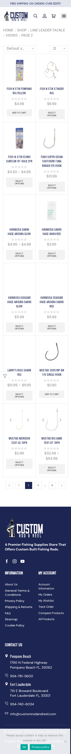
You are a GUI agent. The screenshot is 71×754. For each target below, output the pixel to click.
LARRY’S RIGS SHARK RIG (19, 372)
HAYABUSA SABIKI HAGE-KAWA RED (52, 231)
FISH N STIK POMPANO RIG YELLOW (19, 90)
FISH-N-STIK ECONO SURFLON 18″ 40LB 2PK (19, 158)
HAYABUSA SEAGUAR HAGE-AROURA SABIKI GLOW (19, 301)
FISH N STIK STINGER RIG (52, 90)
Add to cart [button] (19, 112)
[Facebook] (7, 561)
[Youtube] (22, 561)
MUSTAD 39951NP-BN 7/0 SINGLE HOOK (51, 372)
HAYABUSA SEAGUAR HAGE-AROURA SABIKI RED (52, 301)
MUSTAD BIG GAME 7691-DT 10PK (51, 440)
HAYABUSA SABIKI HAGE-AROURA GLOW (19, 231)
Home (8, 30)
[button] (64, 16)
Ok (24, 747)
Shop (21, 30)
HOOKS (12, 35)
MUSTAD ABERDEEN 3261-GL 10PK (19, 440)
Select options (51, 114)
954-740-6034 (22, 704)
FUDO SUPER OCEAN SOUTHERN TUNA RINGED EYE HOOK (52, 160)
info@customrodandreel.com (33, 714)
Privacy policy (40, 747)
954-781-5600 (21, 676)
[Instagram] (15, 561)
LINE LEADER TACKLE (47, 30)
